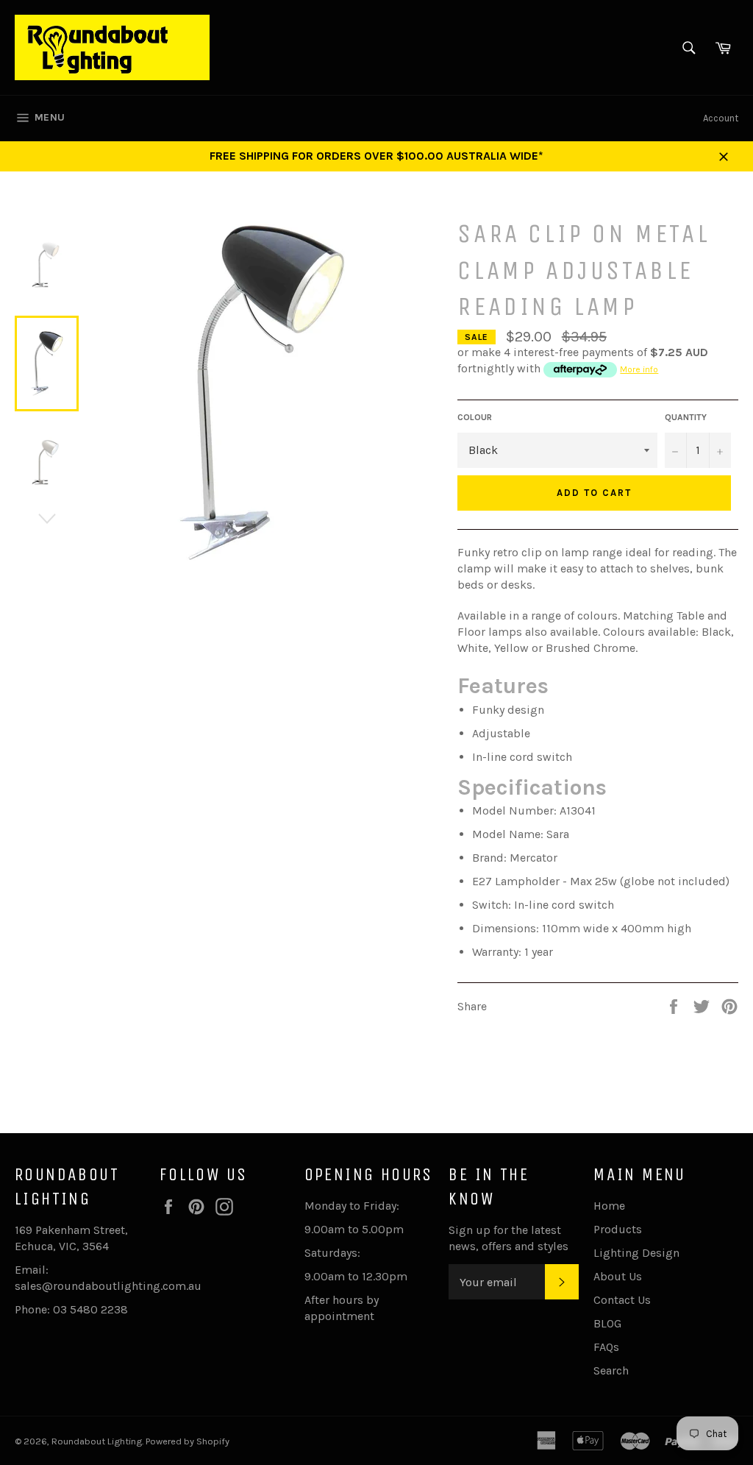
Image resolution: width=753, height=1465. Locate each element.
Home (609, 1206)
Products (617, 1229)
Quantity (686, 417)
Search (611, 1370)
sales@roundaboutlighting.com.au (108, 1286)
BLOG (607, 1323)
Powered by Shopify (187, 1441)
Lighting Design (636, 1253)
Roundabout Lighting (96, 1441)
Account (720, 118)
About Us (617, 1276)
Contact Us (622, 1300)
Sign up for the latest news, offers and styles (508, 1238)
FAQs (606, 1347)
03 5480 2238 (90, 1309)
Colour (474, 417)
